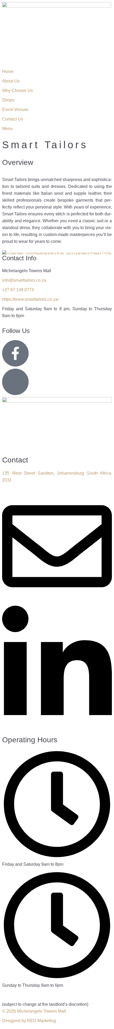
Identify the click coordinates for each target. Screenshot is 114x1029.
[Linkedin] (57, 729)
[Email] (57, 599)
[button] (11, 252)
